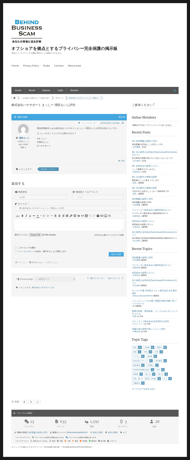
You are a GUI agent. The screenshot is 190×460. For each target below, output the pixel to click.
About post (74, 65)
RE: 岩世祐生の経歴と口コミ (145, 166)
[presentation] (17, 216)
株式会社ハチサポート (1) (43, 287)
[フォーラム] (14, 98)
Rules (46, 65)
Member (74, 90)
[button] (17, 216)
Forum (18, 90)
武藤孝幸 (136, 383)
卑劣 (145, 352)
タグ (125, 432)
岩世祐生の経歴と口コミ (143, 221)
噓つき (160, 374)
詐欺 (135, 347)
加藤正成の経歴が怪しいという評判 (148, 329)
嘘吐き (159, 347)
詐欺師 (147, 347)
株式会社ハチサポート (49, 169)
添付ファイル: (21, 235)
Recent (32, 90)
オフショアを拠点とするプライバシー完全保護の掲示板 (64, 48)
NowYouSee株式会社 (141, 370)
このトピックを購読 (26, 247)
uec (158, 370)
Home (15, 65)
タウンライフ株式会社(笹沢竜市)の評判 (150, 321)
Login (60, 90)
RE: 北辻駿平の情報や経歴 (144, 177)
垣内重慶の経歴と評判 (142, 199)
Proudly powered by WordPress (77, 447)
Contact (59, 65)
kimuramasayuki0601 (142, 296)
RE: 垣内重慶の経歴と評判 (144, 141)
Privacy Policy (31, 65)
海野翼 (135, 374)
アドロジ (136, 356)
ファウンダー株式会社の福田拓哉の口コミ (151, 210)
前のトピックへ (97, 278)
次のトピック (114, 278)
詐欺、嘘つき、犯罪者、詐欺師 (144, 379)
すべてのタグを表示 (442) (143, 389)
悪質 (135, 352)
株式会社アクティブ (140, 361)
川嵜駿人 (150, 365)
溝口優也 (159, 361)
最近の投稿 (98, 432)
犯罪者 (149, 356)
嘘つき (148, 374)
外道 (156, 352)
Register (46, 90)
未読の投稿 (113, 432)
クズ (165, 379)
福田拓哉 (136, 365)
